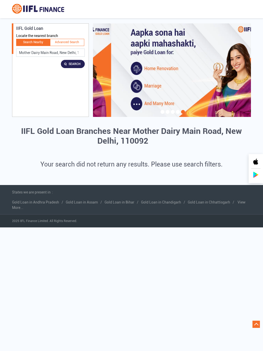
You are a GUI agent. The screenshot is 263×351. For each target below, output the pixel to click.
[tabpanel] (172, 70)
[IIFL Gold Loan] (38, 9)
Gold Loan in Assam (82, 202)
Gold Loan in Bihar (119, 202)
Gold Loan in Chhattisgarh (209, 202)
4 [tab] (177, 115)
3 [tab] (172, 115)
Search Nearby (33, 42)
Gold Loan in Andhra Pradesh (35, 202)
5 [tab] (182, 115)
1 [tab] (162, 115)
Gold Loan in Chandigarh (161, 202)
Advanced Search (67, 42)
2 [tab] (167, 115)
